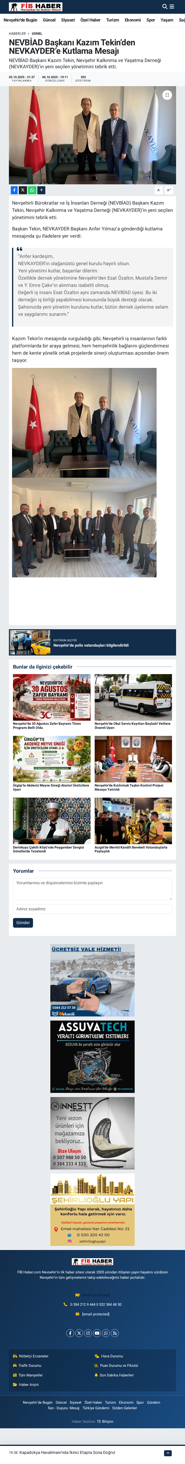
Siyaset (68, 19)
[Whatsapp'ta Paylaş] (32, 190)
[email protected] (96, 1295)
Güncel (49, 19)
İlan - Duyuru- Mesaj (63, 1408)
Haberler (17, 33)
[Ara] (164, 6)
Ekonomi (133, 19)
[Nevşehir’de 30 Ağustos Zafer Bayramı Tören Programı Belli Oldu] (52, 697)
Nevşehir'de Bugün (20, 19)
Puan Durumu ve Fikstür (119, 1365)
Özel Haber (90, 19)
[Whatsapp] (106, 1333)
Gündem (153, 1402)
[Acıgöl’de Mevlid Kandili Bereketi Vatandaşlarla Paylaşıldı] (133, 820)
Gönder (23, 922)
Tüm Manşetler (31, 1375)
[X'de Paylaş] (23, 190)
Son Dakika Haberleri (117, 1375)
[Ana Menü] (172, 6)
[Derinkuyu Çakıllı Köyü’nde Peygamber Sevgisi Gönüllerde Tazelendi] (52, 820)
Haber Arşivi (29, 1384)
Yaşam (167, 19)
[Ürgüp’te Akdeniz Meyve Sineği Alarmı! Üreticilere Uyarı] (52, 758)
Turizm (112, 19)
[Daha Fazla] (41, 190)
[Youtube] (97, 1333)
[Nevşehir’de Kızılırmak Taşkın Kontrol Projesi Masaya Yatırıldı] (133, 758)
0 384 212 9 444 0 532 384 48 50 (95, 1304)
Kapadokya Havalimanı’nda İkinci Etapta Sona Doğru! (67, 1452)
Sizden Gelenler (124, 1408)
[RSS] (115, 1333)
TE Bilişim (105, 1421)
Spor (150, 19)
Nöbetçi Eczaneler (33, 1356)
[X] (79, 1333)
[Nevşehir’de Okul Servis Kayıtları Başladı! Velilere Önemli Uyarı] (133, 697)
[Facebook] (70, 1333)
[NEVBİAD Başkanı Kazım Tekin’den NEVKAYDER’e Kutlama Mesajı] (92, 135)
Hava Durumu (112, 1356)
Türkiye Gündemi (96, 1408)
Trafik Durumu (30, 1365)
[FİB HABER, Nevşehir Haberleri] (35, 7)
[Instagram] (88, 1333)
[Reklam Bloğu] (92, 980)
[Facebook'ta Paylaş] (14, 190)
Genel (37, 33)
